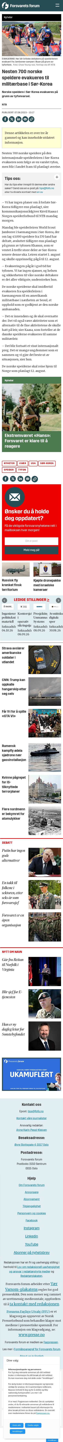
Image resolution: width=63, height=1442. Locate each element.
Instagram (32, 1228)
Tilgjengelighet (32, 1206)
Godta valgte (33, 1425)
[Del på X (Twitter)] (12, 119)
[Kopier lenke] (31, 119)
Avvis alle (16, 1425)
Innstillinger (52, 1440)
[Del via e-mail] (25, 119)
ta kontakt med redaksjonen (34, 1304)
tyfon (22, 470)
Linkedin (31, 1236)
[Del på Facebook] (5, 119)
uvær (22, 463)
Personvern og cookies (31, 1213)
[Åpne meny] (57, 5)
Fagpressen (51, 1342)
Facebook (32, 1220)
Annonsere (31, 1192)
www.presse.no (32, 1335)
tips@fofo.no (46, 188)
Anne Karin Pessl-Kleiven (31, 1130)
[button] (4, 600)
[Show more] (57, 177)
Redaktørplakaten (31, 1276)
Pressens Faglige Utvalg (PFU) (28, 1311)
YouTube (31, 1244)
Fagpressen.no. (43, 1413)
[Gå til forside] (25, 5)
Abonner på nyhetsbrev (32, 1253)
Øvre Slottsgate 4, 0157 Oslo (32, 1145)
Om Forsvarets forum (32, 1185)
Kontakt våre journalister (31, 1118)
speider (9, 470)
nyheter (9, 463)
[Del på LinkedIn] (18, 119)
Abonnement (32, 1199)
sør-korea (46, 463)
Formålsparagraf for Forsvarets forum (37, 1349)
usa (33, 463)
